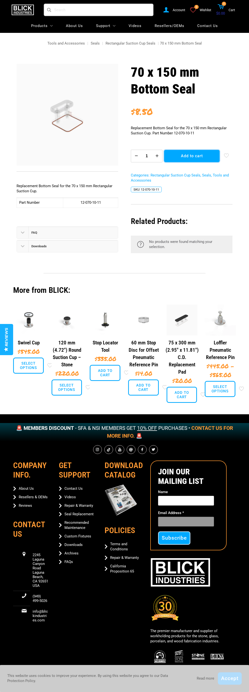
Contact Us (73, 488)
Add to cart (192, 156)
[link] (121, 500)
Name (163, 492)
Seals (95, 43)
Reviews (25, 505)
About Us (26, 488)
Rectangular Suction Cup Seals (130, 43)
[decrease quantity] (136, 156)
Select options (28, 365)
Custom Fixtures (77, 536)
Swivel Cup (29, 343)
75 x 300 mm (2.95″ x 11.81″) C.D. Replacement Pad (182, 357)
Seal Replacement (79, 514)
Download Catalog (124, 470)
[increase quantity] (157, 156)
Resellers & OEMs (33, 497)
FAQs (68, 562)
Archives (71, 553)
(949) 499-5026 (40, 598)
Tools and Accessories (66, 43)
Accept (230, 678)
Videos (70, 497)
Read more (205, 678)
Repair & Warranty (78, 505)
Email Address (171, 513)
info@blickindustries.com (40, 615)
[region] (124, 432)
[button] (67, 232)
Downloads (73, 545)
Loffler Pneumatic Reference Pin (220, 350)
